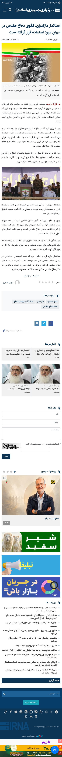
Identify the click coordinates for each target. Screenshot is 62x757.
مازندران (27, 276)
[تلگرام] (56, 712)
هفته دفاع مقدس (50, 306)
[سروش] (21, 712)
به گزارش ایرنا (53, 104)
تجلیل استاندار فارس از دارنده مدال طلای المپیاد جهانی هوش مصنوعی (31, 624)
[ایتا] (26, 712)
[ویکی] (31, 717)
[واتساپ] (26, 717)
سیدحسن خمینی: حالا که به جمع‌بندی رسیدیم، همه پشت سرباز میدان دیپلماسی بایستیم (30, 609)
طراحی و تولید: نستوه (29, 736)
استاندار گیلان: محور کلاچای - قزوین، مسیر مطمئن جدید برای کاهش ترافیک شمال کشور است (31, 617)
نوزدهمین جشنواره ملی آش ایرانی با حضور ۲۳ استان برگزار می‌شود (32, 639)
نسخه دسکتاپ (31, 702)
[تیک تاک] (5, 712)
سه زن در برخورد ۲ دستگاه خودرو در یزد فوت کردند (36, 645)
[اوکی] (36, 717)
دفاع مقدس (52, 301)
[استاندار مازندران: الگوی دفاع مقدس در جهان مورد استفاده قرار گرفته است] (31, 62)
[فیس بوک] (11, 712)
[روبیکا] (46, 712)
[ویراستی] (16, 712)
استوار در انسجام (52, 518)
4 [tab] (4, 472)
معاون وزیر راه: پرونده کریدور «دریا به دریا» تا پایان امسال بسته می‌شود (30, 632)
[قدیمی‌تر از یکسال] (45, 373)
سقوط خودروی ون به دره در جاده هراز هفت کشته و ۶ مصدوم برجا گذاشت (31, 656)
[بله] (36, 712)
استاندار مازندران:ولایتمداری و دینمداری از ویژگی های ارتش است (47, 354)
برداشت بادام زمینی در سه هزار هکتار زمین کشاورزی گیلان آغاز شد (29, 650)
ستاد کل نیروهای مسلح (23, 301)
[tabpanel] (31, 500)
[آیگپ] (31, 712)
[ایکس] (51, 712)
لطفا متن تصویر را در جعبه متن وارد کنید (42, 444)
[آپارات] (41, 712)
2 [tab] (11, 472)
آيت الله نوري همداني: (50, 385)
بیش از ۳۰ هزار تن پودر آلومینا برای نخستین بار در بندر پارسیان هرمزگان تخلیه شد (31, 671)
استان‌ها (36, 276)
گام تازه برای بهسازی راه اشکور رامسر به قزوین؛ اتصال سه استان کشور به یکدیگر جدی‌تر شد (30, 664)
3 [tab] (8, 472)
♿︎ (55, 749)
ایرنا (35, 10)
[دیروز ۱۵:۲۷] (31, 495)
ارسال (6, 456)
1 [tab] (15, 472)
